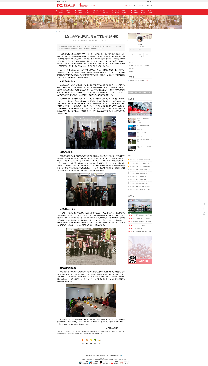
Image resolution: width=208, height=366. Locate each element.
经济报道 (61, 10)
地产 (143, 5)
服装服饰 (143, 10)
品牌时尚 (150, 12)
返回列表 (131, 71)
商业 (135, 5)
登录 (148, 1)
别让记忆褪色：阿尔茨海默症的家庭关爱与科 (140, 65)
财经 (139, 5)
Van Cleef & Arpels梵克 (136, 225)
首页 (126, 5)
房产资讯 (124, 10)
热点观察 (68, 10)
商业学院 (87, 12)
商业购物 (117, 12)
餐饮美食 (136, 12)
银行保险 (98, 12)
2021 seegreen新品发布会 (143, 125)
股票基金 (105, 10)
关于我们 (88, 355)
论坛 (147, 5)
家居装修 (124, 12)
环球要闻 (68, 12)
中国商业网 (58, 1)
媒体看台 (61, 12)
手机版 (97, 355)
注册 (151, 1)
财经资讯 (98, 10)
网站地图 (93, 355)
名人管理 (143, 12)
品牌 (151, 5)
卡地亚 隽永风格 (135, 228)
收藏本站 (64, 1)
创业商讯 (80, 12)
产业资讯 (87, 10)
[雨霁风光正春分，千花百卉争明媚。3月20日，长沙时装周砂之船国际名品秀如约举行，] (140, 213)
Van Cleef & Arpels (141, 132)
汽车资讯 (150, 10)
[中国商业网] (75, 7)
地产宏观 (117, 10)
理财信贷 (105, 12)
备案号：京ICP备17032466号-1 (113, 355)
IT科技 (135, 10)
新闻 (130, 5)
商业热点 (80, 10)
